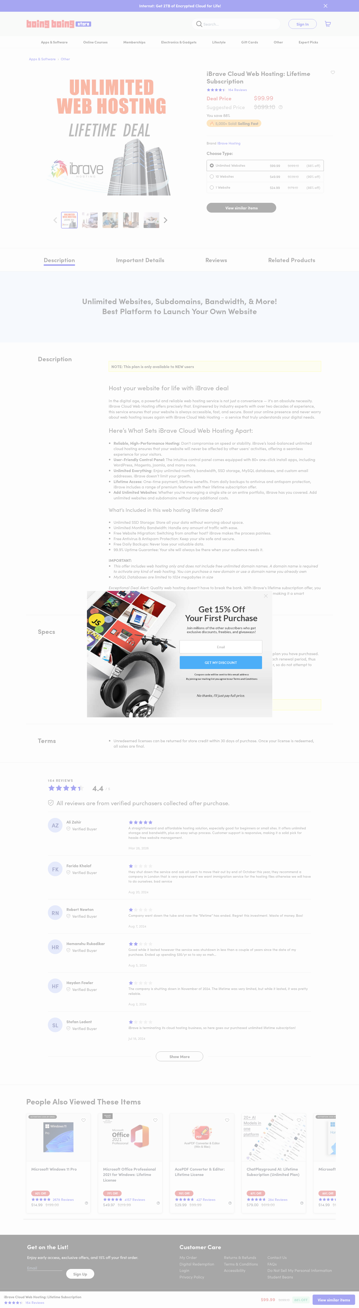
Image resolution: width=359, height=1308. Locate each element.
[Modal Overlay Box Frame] (180, 654)
